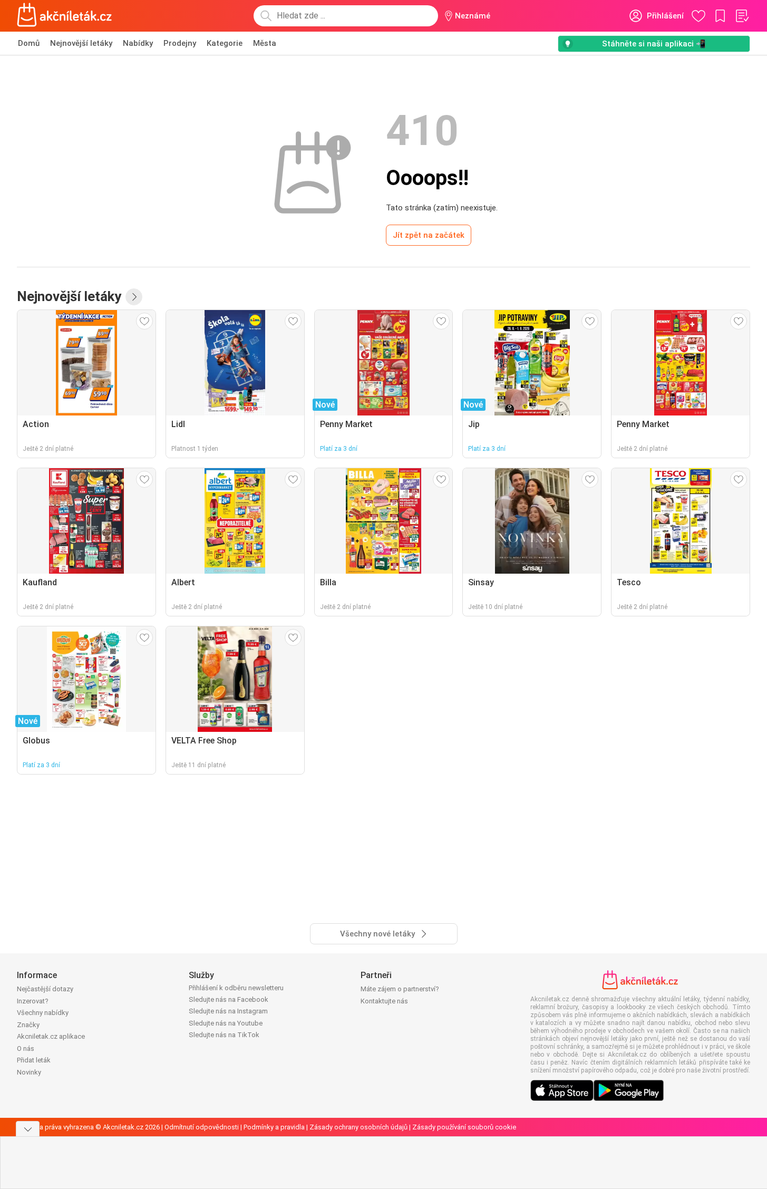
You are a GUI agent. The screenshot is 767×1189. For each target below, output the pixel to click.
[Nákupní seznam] (741, 15)
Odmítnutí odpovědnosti (201, 1127)
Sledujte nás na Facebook (228, 999)
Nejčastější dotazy (45, 989)
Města (264, 43)
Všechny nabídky (43, 1013)
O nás (25, 1048)
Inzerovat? (32, 1001)
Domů (29, 43)
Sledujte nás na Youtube (226, 1023)
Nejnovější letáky (81, 43)
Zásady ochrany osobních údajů (358, 1127)
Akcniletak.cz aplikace (51, 1036)
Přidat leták (34, 1060)
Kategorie (224, 43)
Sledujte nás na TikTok (224, 1035)
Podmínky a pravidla (274, 1127)
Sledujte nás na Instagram (228, 1011)
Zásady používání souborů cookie (464, 1127)
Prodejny (179, 43)
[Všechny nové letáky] (133, 296)
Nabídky (138, 43)
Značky (28, 1025)
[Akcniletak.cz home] (64, 16)
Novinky (29, 1072)
